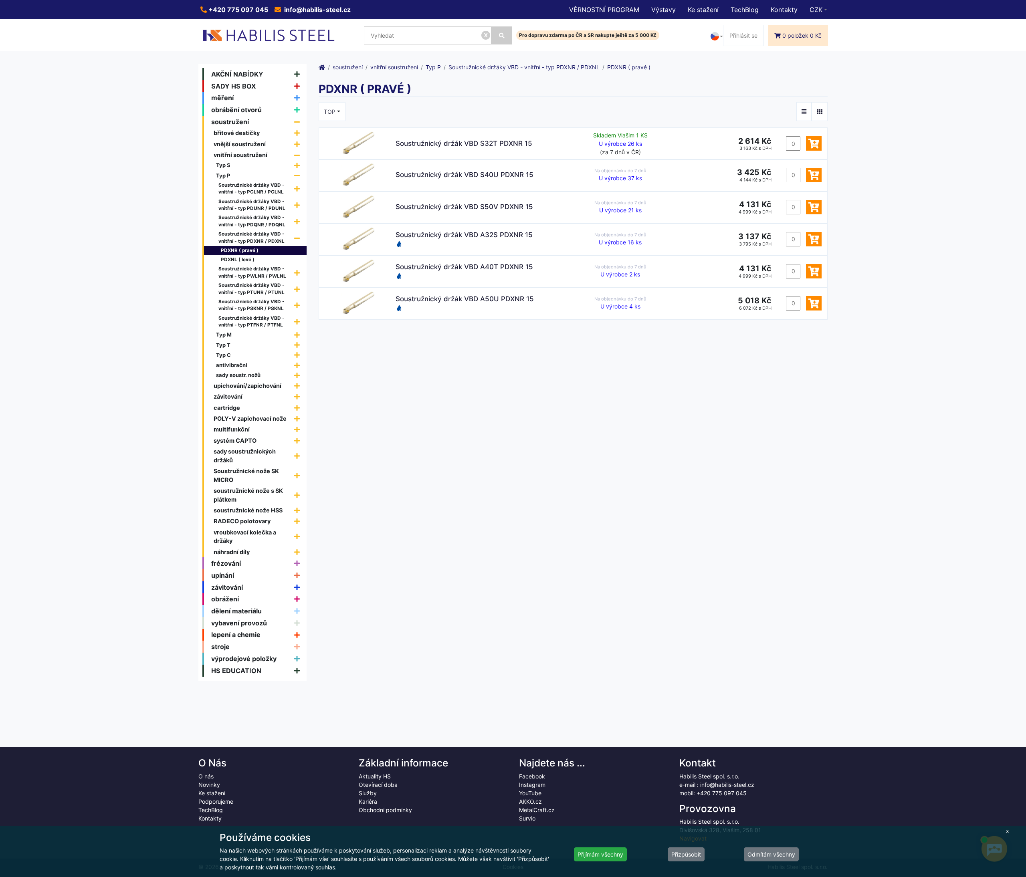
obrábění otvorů (236, 110)
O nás (206, 776)
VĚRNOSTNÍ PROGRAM (604, 10)
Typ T (223, 345)
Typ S (223, 165)
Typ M (224, 334)
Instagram (532, 784)
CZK (816, 10)
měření (222, 98)
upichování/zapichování (247, 385)
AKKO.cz (530, 801)
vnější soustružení (240, 144)
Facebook (532, 776)
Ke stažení (703, 10)
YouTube (530, 793)
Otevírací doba (378, 784)
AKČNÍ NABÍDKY (237, 74)
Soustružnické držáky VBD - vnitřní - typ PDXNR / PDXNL (251, 237)
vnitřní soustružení (240, 154)
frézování (226, 563)
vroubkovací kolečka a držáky (245, 536)
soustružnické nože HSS (248, 510)
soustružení (230, 122)
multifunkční (232, 429)
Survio (527, 818)
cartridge (227, 407)
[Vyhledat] (501, 35)
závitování (228, 396)
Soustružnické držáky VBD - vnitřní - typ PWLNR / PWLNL (252, 272)
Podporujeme (215, 801)
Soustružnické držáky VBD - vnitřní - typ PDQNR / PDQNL (251, 221)
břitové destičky (237, 132)
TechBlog (745, 10)
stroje (220, 647)
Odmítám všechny (771, 854)
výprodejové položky (244, 659)
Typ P (223, 175)
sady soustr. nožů (238, 375)
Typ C (223, 355)
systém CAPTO (235, 440)
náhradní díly (232, 551)
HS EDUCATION (236, 671)
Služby (368, 793)
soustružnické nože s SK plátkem (248, 495)
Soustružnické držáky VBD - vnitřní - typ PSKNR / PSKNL (251, 305)
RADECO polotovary (242, 521)
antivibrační (231, 365)
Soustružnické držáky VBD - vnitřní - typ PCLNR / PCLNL (251, 188)
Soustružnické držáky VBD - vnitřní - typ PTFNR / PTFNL (251, 321)
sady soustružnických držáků (245, 456)
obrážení (225, 599)
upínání (222, 575)
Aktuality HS (375, 776)
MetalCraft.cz (537, 809)
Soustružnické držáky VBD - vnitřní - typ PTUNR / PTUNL (251, 288)
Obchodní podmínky (385, 809)
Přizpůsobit (686, 854)
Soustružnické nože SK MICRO (246, 475)
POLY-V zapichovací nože (250, 418)
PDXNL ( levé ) (237, 259)
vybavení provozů (239, 623)
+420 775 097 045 (237, 10)
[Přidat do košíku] (814, 143)
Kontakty (784, 10)
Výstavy (663, 10)
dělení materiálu (236, 611)
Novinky (209, 784)
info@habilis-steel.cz (317, 10)
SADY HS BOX (233, 86)
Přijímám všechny (600, 854)
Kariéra (368, 801)
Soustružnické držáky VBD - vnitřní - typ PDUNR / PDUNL (251, 205)
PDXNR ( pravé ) (240, 250)
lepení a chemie (236, 635)
